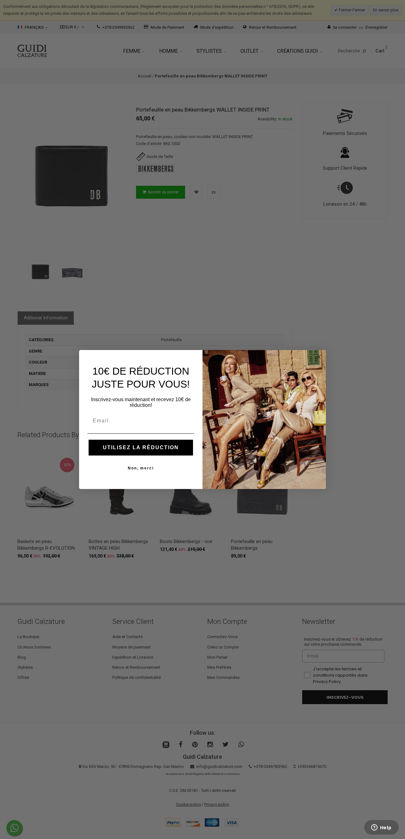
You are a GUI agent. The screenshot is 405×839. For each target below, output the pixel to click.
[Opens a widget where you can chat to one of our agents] (381, 828)
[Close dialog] (319, 357)
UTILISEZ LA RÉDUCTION (141, 447)
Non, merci (141, 468)
